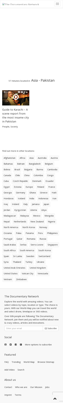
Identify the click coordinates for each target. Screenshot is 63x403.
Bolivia (7, 169)
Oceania (8, 233)
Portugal (8, 238)
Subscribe (52, 328)
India (31, 198)
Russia (43, 238)
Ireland (15, 204)
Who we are (21, 387)
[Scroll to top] (55, 399)
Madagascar (10, 215)
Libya (43, 209)
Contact (8, 387)
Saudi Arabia (10, 244)
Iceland (21, 198)
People (5, 126)
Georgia (8, 192)
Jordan (7, 209)
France (51, 186)
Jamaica (35, 204)
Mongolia (49, 215)
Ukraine (40, 261)
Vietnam (8, 279)
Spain (6, 256)
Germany (20, 192)
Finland (40, 186)
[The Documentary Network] (23, 3)
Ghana (32, 192)
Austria (54, 157)
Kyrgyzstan (20, 209)
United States (11, 273)
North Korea (28, 227)
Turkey (28, 261)
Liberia (33, 209)
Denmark (36, 180)
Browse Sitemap (46, 361)
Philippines (52, 233)
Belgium (49, 163)
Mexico (36, 215)
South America (27, 250)
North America (11, 227)
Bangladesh (35, 163)
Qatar (19, 238)
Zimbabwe (21, 279)
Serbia (23, 244)
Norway (43, 227)
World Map (29, 361)
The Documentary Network (21, 296)
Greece (43, 192)
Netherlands (20, 221)
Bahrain (21, 163)
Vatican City (27, 273)
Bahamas (8, 163)
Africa (22, 157)
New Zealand (37, 221)
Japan (46, 204)
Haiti (54, 192)
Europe (29, 186)
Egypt (7, 186)
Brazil (17, 169)
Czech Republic (20, 180)
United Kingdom (38, 267)
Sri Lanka (17, 256)
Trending (16, 361)
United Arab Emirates (14, 267)
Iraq (6, 204)
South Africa (10, 250)
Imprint (8, 394)
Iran (54, 198)
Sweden (30, 256)
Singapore (53, 244)
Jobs (47, 387)
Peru (40, 233)
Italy (25, 204)
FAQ (6, 361)
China (26, 175)
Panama (30, 233)
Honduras (9, 198)
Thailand (17, 261)
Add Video (9, 369)
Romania (31, 238)
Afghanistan (9, 157)
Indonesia (43, 198)
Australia (42, 157)
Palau (18, 233)
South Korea (44, 250)
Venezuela (43, 273)
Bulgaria (28, 169)
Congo (50, 175)
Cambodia (52, 169)
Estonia (17, 186)
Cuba (6, 180)
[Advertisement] (31, 43)
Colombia (38, 175)
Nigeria (51, 221)
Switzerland (44, 256)
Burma (39, 169)
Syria (6, 261)
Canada (7, 175)
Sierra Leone (37, 244)
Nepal (7, 221)
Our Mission (36, 387)
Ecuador (50, 180)
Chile (17, 175)
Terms (18, 394)
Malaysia (24, 215)
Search (21, 369)
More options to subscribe (38, 344)
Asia (34, 80)
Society (14, 126)
